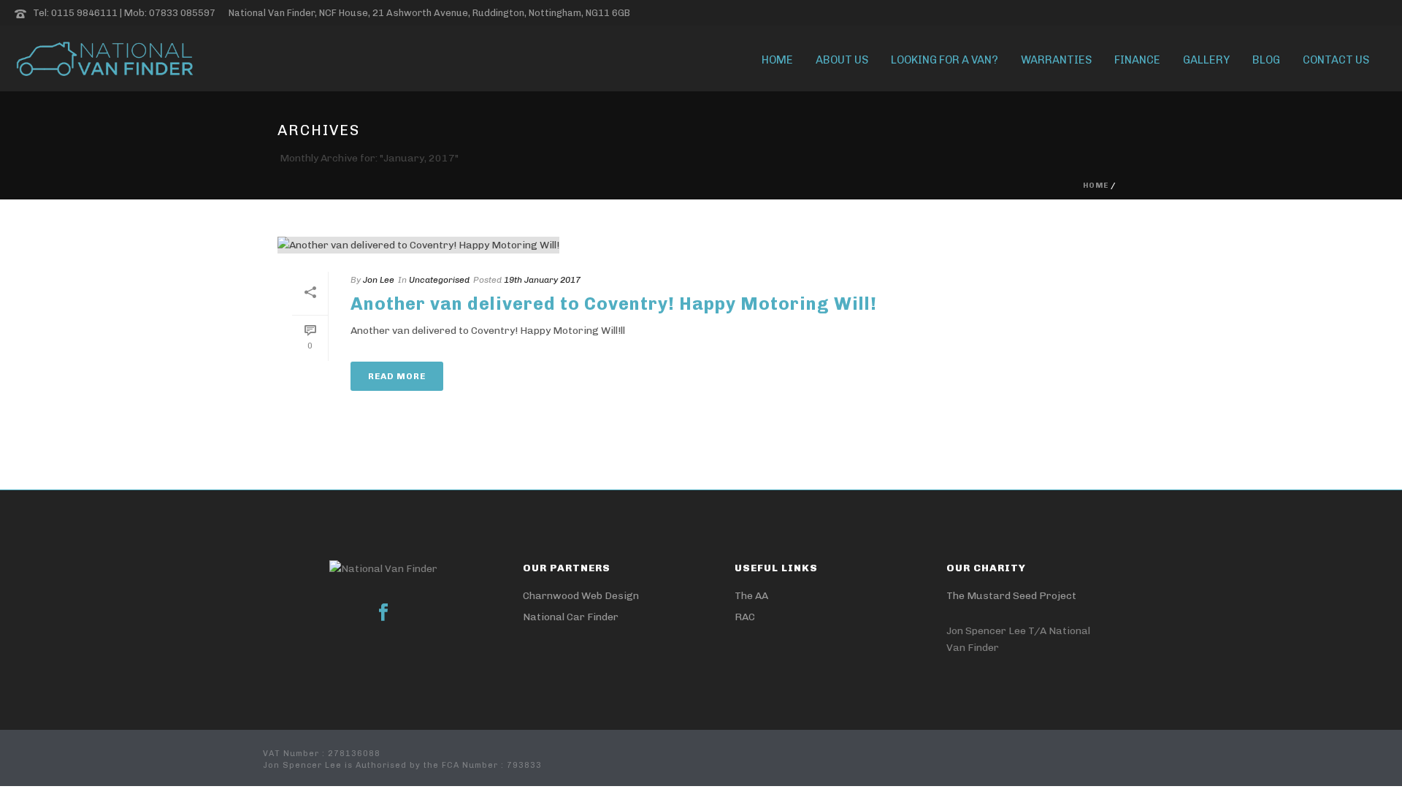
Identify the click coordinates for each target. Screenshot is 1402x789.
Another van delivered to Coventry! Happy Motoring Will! (613, 303)
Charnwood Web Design (581, 596)
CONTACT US (1336, 59)
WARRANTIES (1056, 59)
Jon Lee (378, 280)
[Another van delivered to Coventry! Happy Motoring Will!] (591, 245)
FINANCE (1137, 59)
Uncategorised (439, 280)
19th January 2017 (542, 280)
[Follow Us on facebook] (383, 613)
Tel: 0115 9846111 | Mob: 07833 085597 (124, 12)
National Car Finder (570, 617)
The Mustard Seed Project (1011, 596)
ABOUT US (842, 59)
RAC (745, 617)
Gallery (1206, 59)
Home (777, 59)
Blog (1266, 59)
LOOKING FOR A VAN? (944, 59)
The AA (751, 596)
